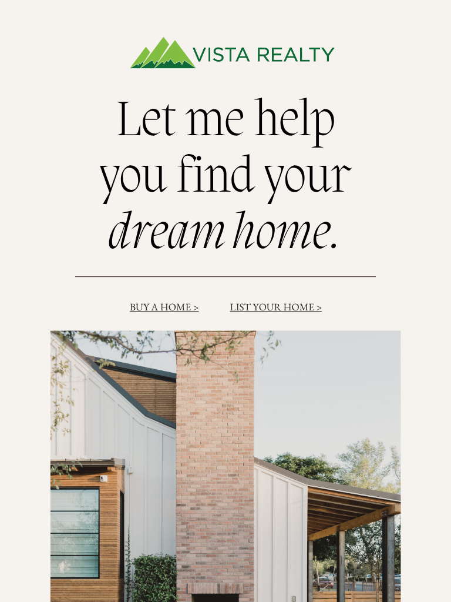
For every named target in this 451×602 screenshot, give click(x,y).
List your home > (276, 306)
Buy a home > (164, 306)
